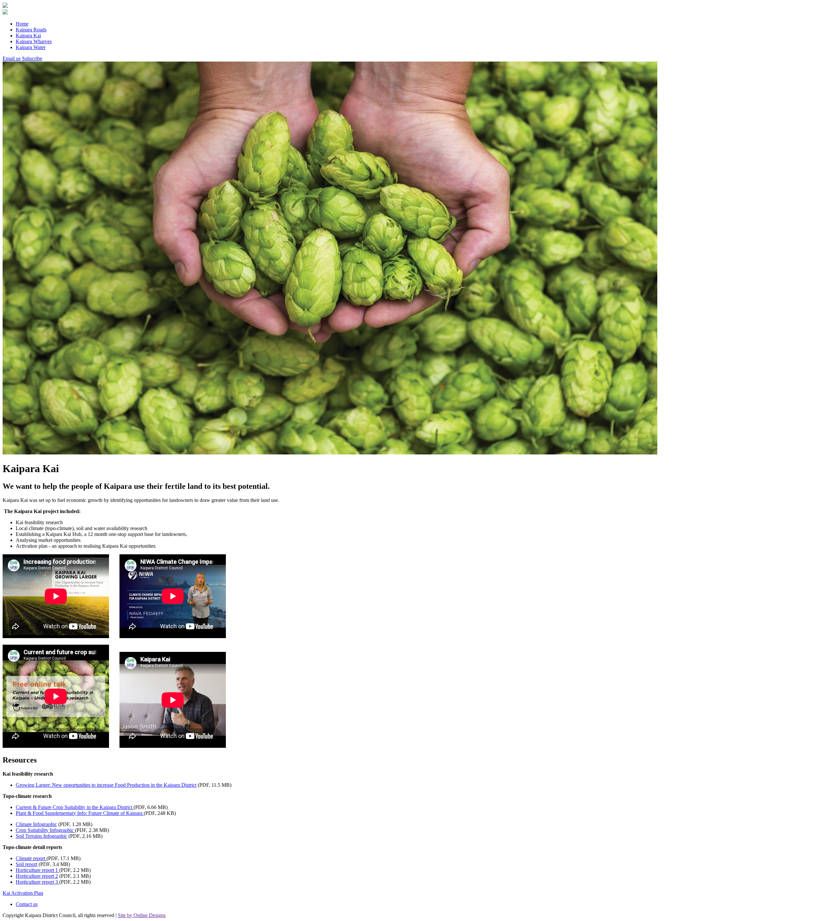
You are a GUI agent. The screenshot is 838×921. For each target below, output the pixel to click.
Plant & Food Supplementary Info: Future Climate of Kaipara (80, 813)
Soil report (26, 864)
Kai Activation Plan (23, 893)
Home (22, 24)
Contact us (27, 904)
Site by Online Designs (142, 915)
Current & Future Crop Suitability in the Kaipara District (74, 807)
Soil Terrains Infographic (41, 836)
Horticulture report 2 (37, 876)
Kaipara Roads (31, 29)
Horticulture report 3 (37, 882)
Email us (12, 58)
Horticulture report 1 (37, 870)
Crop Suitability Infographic (45, 830)
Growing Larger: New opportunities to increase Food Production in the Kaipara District (106, 785)
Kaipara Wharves (34, 41)
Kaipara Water (31, 47)
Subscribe (32, 58)
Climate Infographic (36, 824)
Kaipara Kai (28, 35)
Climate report (31, 858)
